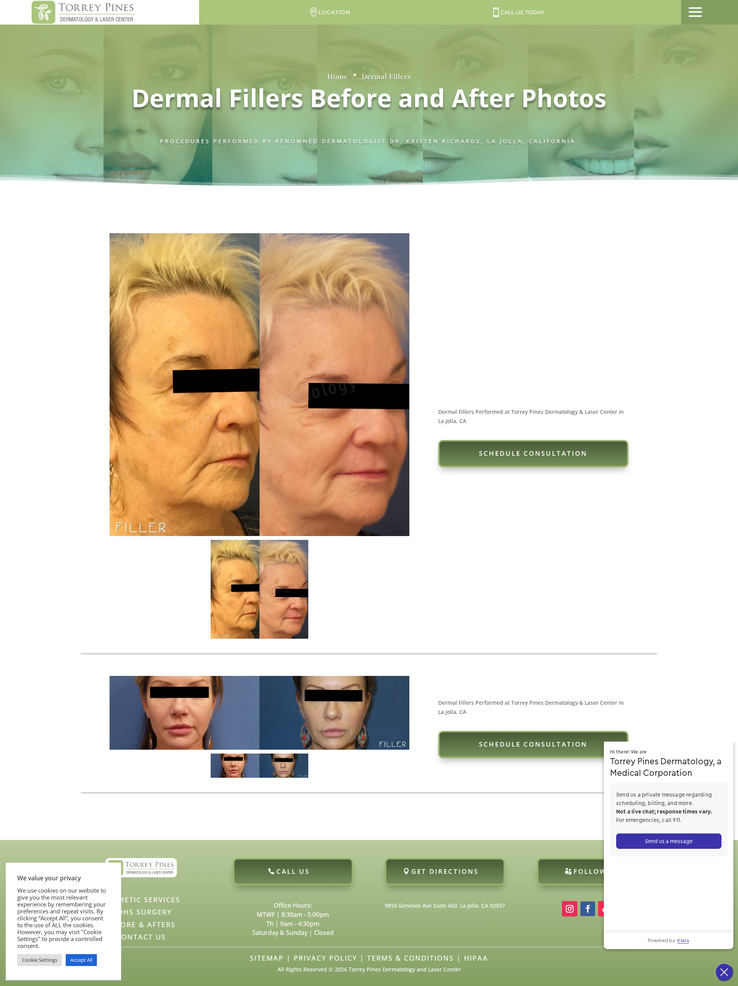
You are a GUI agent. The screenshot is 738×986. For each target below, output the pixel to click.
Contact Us (141, 936)
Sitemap (267, 958)
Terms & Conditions (410, 958)
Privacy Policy (325, 958)
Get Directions (445, 871)
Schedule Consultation (533, 453)
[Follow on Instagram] (569, 908)
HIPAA (476, 958)
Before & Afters (141, 924)
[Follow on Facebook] (587, 908)
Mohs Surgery (141, 911)
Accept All (81, 959)
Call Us (293, 871)
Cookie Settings (39, 959)
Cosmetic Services (141, 899)
